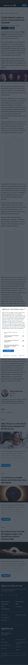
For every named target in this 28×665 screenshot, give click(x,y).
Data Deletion (6, 355)
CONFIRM (8, 350)
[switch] (23, 336)
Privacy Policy (22, 355)
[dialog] (14, 332)
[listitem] (14, 333)
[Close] (25, 309)
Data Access (14, 355)
